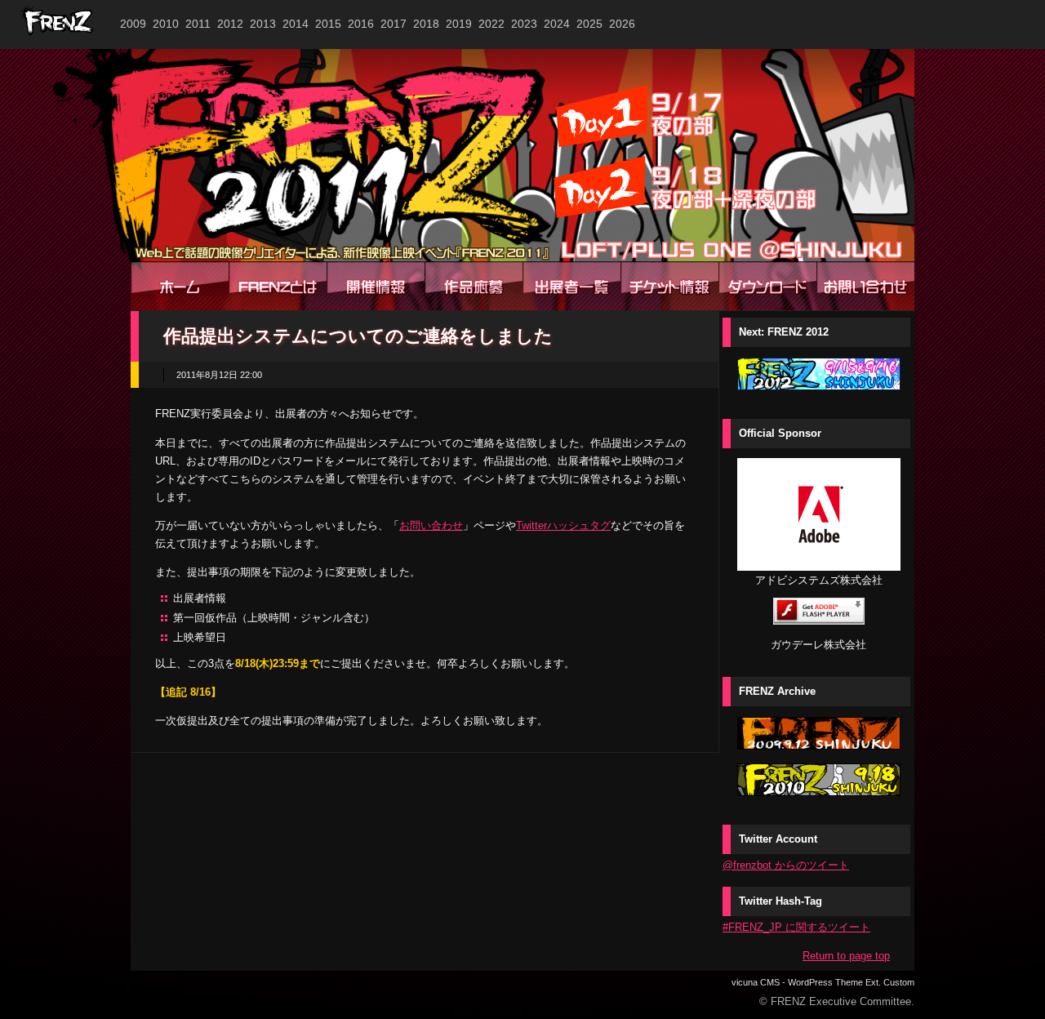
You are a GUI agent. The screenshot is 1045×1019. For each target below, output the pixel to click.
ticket (669, 285)
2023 (524, 23)
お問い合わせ (431, 525)
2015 (328, 23)
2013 (263, 23)
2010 (166, 23)
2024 (557, 23)
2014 (295, 23)
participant (571, 285)
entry (473, 285)
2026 (622, 23)
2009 (133, 23)
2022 (491, 23)
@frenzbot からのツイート (786, 865)
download (767, 285)
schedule (376, 285)
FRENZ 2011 (522, 155)
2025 (589, 23)
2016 (361, 23)
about (278, 285)
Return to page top (846, 956)
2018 (426, 23)
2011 (198, 23)
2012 (230, 23)
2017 (393, 23)
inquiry (865, 285)
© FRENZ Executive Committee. (836, 1001)
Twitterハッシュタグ (563, 525)
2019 (459, 23)
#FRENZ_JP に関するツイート (796, 927)
